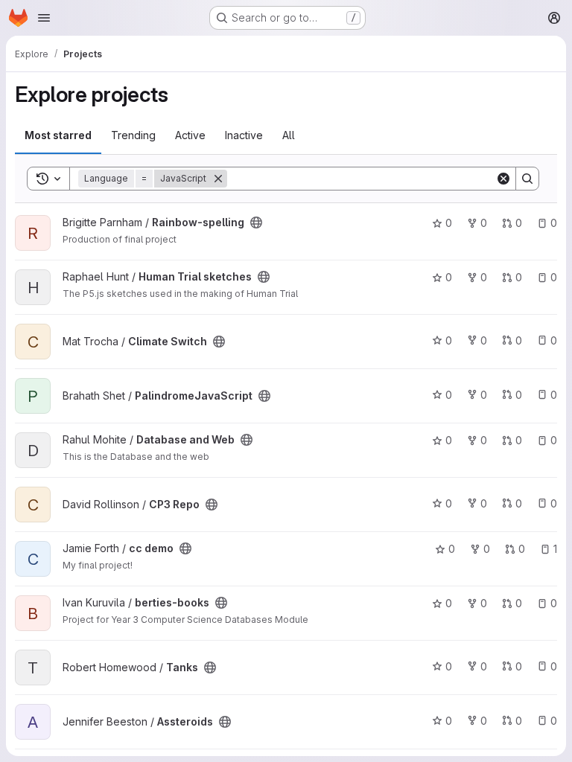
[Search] (527, 178)
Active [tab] (190, 135)
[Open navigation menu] (44, 18)
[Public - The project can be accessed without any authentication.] (256, 222)
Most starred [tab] (58, 135)
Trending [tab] (133, 135)
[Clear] (503, 179)
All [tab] (288, 135)
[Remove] (218, 179)
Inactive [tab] (244, 135)
